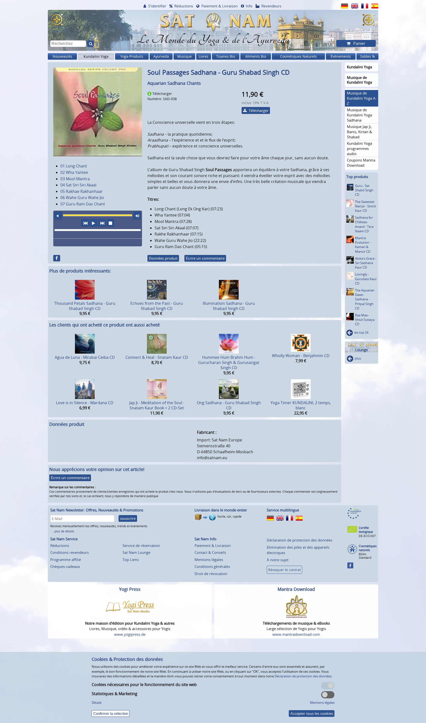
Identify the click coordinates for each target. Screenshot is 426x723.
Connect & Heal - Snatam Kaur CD (156, 357)
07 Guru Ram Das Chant (82, 204)
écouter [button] (93, 223)
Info (249, 5)
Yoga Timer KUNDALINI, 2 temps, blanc (300, 405)
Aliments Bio (255, 56)
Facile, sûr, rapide (229, 516)
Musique (184, 56)
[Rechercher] (90, 43)
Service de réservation (141, 545)
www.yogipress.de (129, 634)
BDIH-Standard (365, 556)
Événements (341, 56)
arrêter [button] (110, 223)
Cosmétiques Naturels (298, 56)
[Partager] (56, 258)
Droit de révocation (211, 573)
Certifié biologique (366, 530)
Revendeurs (271, 5)
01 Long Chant (73, 166)
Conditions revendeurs (69, 552)
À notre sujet (277, 559)
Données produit (163, 258)
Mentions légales (209, 559)
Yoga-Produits (131, 56)
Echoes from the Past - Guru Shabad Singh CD (156, 306)
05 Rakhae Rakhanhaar (81, 191)
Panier (358, 43)
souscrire (128, 518)
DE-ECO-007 (367, 536)
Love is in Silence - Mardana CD (84, 402)
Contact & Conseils (210, 552)
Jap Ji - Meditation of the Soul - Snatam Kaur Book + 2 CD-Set (156, 405)
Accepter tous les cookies (311, 713)
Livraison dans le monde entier (221, 509)
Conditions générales (212, 566)
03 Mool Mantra (75, 178)
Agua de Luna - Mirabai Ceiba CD (85, 357)
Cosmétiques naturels (368, 548)
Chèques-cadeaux (65, 566)
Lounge (361, 349)
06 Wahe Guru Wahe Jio (82, 197)
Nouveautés (62, 56)
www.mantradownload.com (296, 634)
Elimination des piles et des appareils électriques (298, 550)
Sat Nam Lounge (136, 552)
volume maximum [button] (137, 215)
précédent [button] (85, 223)
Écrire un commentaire (205, 258)
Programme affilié (65, 559)
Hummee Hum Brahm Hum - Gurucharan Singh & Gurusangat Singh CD (228, 362)
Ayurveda (161, 56)
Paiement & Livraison (219, 5)
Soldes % (367, 56)
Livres (203, 56)
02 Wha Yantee (74, 172)
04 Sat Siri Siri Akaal (78, 185)
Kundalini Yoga (96, 56)
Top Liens (131, 559)
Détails (97, 702)
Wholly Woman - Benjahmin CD (301, 355)
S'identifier (157, 5)
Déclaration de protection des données (299, 540)
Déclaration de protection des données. (303, 676)
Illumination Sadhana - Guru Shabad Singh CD (229, 306)
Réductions (183, 5)
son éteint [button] (58, 215)
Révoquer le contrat (284, 569)
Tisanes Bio (225, 56)
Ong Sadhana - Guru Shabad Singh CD (229, 405)
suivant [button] (102, 223)
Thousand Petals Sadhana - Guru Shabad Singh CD (84, 306)
